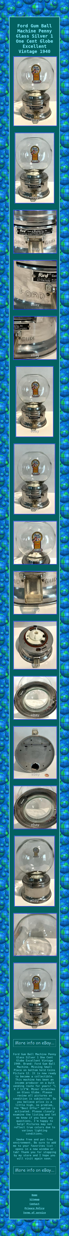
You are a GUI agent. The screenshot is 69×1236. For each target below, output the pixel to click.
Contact (34, 1203)
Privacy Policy (34, 1208)
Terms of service (34, 1212)
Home (34, 1195)
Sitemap (34, 1199)
